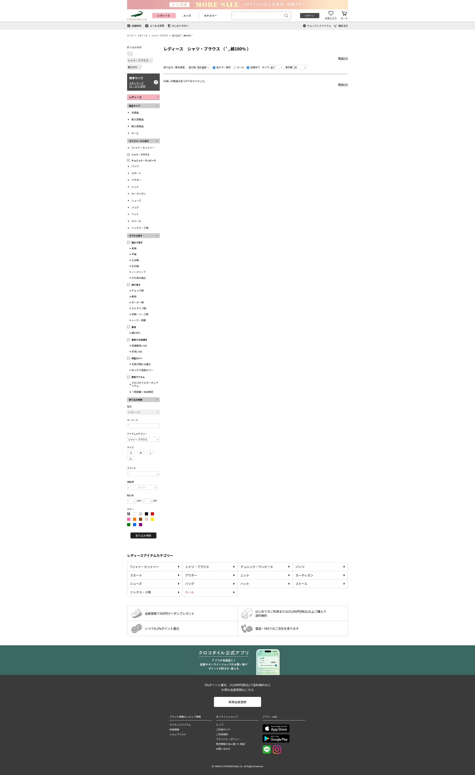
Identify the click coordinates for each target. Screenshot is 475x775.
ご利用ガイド (223, 729)
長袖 (134, 248)
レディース (142, 35)
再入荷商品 (138, 126)
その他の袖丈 (139, 278)
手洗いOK (137, 351)
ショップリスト (177, 734)
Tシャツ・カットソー (143, 147)
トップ (130, 35)
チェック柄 (138, 290)
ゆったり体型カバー (142, 370)
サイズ (265, 67)
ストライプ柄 (139, 308)
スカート (136, 173)
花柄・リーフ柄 (140, 314)
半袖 (134, 254)
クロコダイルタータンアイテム (145, 384)
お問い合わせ (223, 749)
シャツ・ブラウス (160, 35)
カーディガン (139, 193)
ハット (135, 214)
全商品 (135, 112)
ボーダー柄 (138, 302)
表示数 (289, 67)
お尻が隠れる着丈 (141, 364)
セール (135, 133)
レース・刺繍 (139, 320)
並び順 (192, 67)
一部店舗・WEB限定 (142, 392)
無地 (134, 296)
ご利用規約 (222, 734)
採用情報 (174, 729)
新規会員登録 (237, 702)
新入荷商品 (138, 119)
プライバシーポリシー (228, 739)
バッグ (135, 207)
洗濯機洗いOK (139, 345)
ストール (136, 221)
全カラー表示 (223, 67)
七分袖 (135, 260)
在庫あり (255, 67)
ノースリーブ (139, 272)
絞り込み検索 (143, 535)
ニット (135, 187)
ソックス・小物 (140, 228)
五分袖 (135, 266)
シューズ (136, 200)
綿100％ (187, 35)
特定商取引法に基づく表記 (230, 744)
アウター (136, 180)
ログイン (309, 15)
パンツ (135, 166)
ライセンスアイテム (180, 724)
